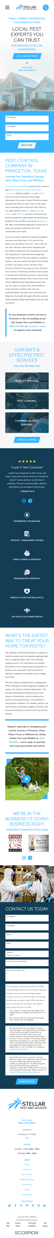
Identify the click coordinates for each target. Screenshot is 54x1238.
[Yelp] (21, 1205)
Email (8, 943)
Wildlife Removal (27, 1179)
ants (28, 210)
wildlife (41, 193)
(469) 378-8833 (17, 326)
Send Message (27, 1081)
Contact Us (27, 1194)
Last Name (10, 926)
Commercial (27, 1184)
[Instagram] (38, 1205)
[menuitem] (8, 1224)
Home (27, 1164)
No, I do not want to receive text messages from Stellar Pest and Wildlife (27, 1019)
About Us (27, 1169)
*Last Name (11, 126)
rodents (8, 214)
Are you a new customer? (16, 961)
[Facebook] (15, 1205)
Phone (8, 935)
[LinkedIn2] (44, 1205)
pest (32, 193)
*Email (8, 135)
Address (9, 952)
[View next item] (30, 501)
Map (27, 1137)
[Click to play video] (27, 779)
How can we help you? (15, 970)
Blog (27, 1189)
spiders (37, 210)
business (43, 221)
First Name (10, 917)
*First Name (11, 117)
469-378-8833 (27, 70)
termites (20, 214)
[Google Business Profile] (9, 1205)
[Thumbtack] (33, 1205)
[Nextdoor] (27, 1205)
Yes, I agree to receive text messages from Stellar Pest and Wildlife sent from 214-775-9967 (28, 1013)
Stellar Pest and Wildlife (16, 186)
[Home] (26, 7)
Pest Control (27, 1174)
